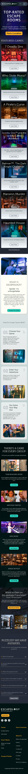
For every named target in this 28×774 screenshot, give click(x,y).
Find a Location (14, 33)
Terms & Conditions (21, 762)
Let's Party (14, 516)
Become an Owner (14, 607)
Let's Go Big (14, 580)
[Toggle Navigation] (24, 4)
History (18, 742)
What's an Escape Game (5, 744)
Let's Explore (14, 548)
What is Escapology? (21, 739)
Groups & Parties (6, 756)
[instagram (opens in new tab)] (2, 720)
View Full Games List (14, 249)
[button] (14, 656)
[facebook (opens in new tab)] (6, 720)
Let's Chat (14, 485)
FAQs (2, 748)
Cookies (18, 755)
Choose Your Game (14, 310)
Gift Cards (18, 752)
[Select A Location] (20, 4)
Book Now (5, 715)
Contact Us (19, 749)
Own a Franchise (21, 727)
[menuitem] (6, 732)
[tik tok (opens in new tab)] (9, 720)
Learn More (14, 68)
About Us (19, 736)
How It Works (5, 740)
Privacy (18, 759)
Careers (18, 745)
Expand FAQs (14, 698)
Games (3, 727)
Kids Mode (4, 734)
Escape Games (5, 731)
